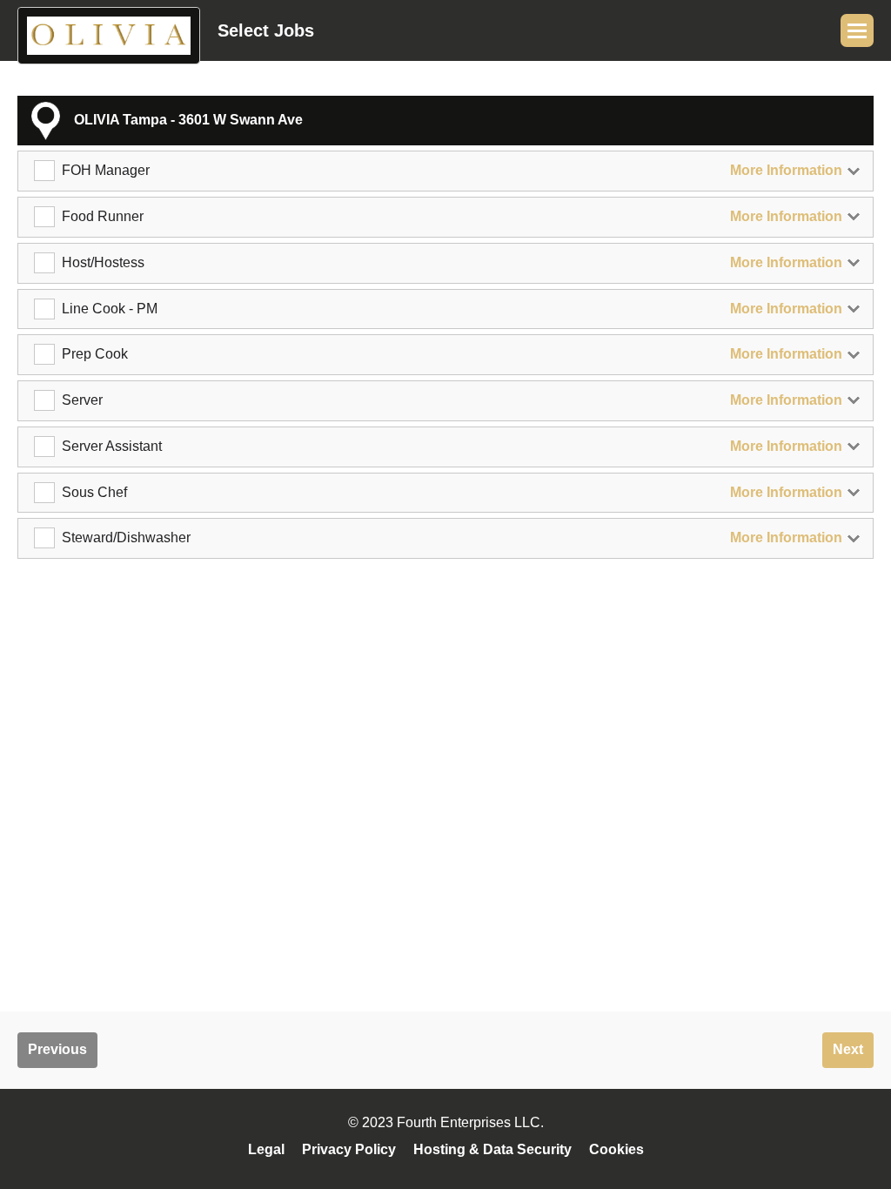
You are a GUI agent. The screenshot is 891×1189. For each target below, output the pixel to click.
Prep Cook (95, 353)
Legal (266, 1149)
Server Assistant (112, 446)
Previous (57, 1049)
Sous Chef (94, 492)
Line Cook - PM (109, 308)
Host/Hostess (103, 262)
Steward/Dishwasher (126, 537)
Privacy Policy (349, 1149)
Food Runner (103, 216)
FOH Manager (106, 170)
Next (848, 1049)
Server (82, 400)
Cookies (616, 1149)
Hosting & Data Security (492, 1149)
